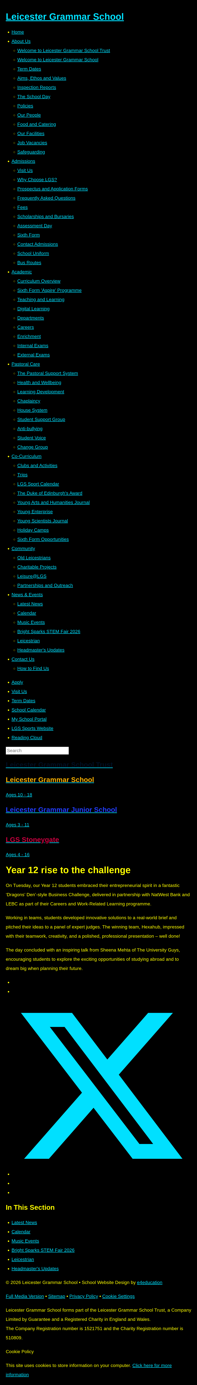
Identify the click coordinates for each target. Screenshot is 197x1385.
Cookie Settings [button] (118, 1296)
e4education (149, 1282)
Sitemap (56, 1296)
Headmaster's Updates (35, 1268)
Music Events (25, 1240)
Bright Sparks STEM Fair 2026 (43, 1250)
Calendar (21, 1231)
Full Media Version (25, 1296)
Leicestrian (23, 1259)
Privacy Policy (83, 1296)
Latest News (24, 1222)
